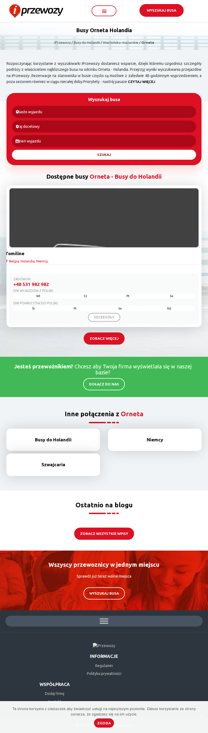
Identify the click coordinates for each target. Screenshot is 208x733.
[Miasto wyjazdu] (104, 112)
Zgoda (104, 723)
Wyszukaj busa (161, 10)
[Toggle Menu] (104, 621)
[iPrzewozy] (36, 10)
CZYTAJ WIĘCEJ (141, 82)
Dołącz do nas (104, 384)
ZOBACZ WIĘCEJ (104, 338)
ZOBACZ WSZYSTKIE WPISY (104, 533)
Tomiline (14, 253)
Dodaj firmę (54, 693)
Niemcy (155, 439)
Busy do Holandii (53, 439)
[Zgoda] (201, 717)
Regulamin (104, 666)
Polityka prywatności (104, 673)
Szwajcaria (53, 464)
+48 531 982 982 (31, 284)
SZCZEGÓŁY (104, 317)
